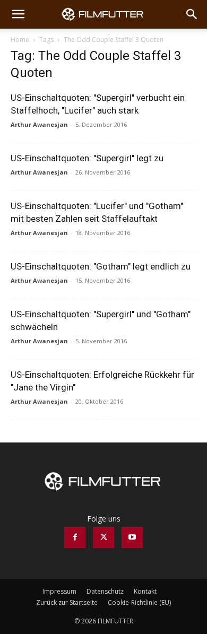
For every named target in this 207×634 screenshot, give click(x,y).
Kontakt (145, 591)
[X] (103, 537)
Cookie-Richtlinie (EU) (139, 602)
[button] (18, 14)
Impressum (59, 591)
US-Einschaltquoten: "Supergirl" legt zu (87, 158)
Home (20, 39)
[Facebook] (74, 537)
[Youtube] (132, 537)
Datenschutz (105, 591)
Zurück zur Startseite (67, 602)
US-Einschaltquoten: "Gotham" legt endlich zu (101, 266)
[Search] (192, 14)
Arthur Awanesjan (39, 124)
